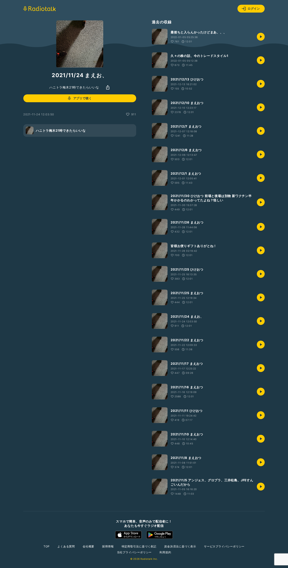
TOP (46, 546)
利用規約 (165, 552)
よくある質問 (66, 546)
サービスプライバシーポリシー (224, 546)
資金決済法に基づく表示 (180, 546)
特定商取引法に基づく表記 (139, 546)
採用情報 (108, 546)
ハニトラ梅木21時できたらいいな (74, 87)
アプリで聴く (82, 98)
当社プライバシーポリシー (134, 552)
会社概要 (88, 546)
